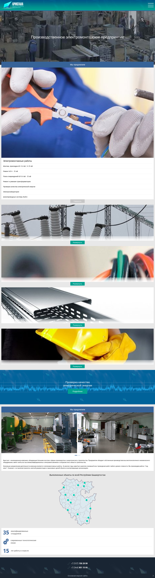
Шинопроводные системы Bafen (15, 197)
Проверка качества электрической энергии (19, 187)
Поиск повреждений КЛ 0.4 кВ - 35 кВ (17, 176)
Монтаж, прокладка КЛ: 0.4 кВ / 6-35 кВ (18, 166)
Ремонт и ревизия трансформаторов (17, 181)
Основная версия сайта (77, 575)
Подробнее (78, 391)
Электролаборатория (11, 192)
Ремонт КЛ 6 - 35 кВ (10, 171)
